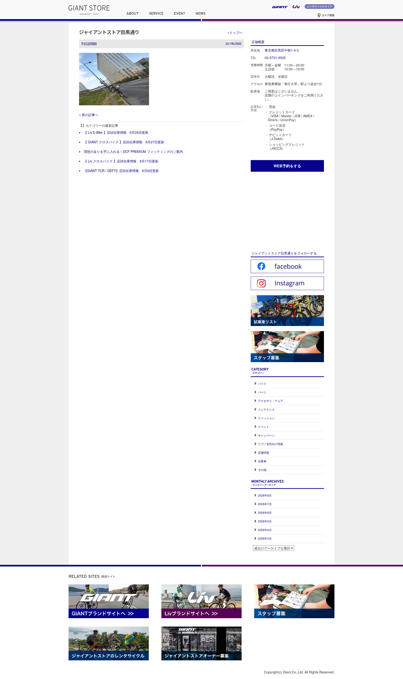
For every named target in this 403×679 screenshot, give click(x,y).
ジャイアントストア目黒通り (109, 31)
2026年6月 (265, 512)
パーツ (262, 392)
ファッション (266, 418)
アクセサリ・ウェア (270, 401)
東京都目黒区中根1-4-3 (282, 50)
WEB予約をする (287, 165)
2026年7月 (265, 504)
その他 (262, 470)
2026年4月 (265, 530)
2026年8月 (265, 495)
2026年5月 (265, 521)
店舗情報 (263, 452)
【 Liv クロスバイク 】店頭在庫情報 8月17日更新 (121, 161)
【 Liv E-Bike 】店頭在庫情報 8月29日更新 (116, 132)
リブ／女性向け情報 (270, 444)
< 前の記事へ (88, 114)
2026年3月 (265, 538)
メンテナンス (266, 409)
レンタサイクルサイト (319, 6)
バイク (262, 383)
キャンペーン (266, 435)
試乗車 (262, 461)
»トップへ (235, 32)
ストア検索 (327, 15)
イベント (263, 427)
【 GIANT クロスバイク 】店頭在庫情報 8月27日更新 (124, 142)
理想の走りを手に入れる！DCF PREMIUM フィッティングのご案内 (133, 151)
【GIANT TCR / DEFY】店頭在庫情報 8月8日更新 (121, 170)
